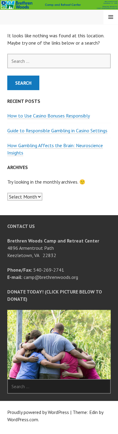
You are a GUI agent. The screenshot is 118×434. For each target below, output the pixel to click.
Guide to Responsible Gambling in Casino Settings (57, 130)
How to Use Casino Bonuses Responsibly (48, 116)
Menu (110, 17)
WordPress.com (22, 419)
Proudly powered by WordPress (38, 412)
